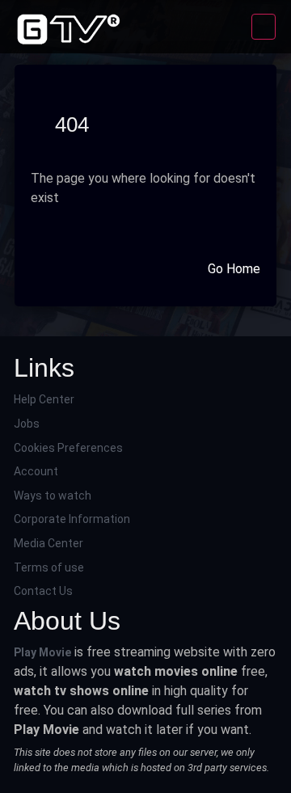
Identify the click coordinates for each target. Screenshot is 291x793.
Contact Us (43, 590)
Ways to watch (52, 495)
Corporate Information (72, 518)
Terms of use (49, 567)
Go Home (234, 268)
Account (36, 471)
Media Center (48, 543)
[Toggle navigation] (263, 26)
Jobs (27, 423)
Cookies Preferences (68, 447)
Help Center (44, 399)
